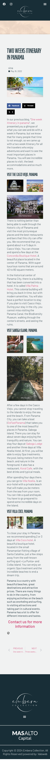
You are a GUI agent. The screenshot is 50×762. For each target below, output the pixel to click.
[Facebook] (4, 4)
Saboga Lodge (34, 443)
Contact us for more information (25, 624)
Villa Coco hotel (24, 540)
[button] (45, 4)
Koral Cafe (26, 468)
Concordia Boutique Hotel (21, 255)
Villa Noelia (28, 480)
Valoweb (42, 754)
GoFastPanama (16, 422)
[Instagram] (11, 4)
